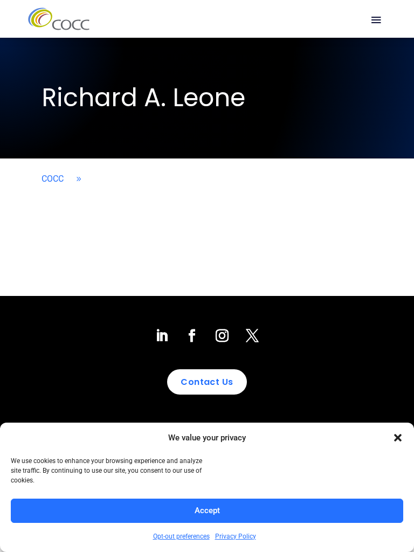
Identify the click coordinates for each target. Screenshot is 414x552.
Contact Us (207, 382)
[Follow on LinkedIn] (162, 336)
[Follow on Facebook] (192, 336)
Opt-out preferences (181, 536)
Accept (207, 510)
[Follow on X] (252, 336)
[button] (397, 437)
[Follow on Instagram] (222, 336)
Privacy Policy (235, 536)
